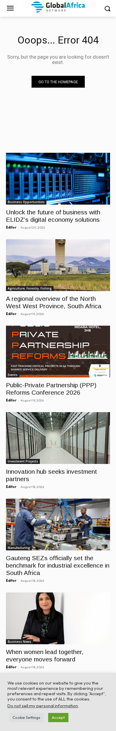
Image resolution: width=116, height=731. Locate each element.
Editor (11, 227)
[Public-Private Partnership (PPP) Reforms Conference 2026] (58, 351)
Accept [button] (58, 717)
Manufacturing (19, 548)
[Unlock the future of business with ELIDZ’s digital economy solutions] (58, 179)
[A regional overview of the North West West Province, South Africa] (58, 265)
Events (13, 375)
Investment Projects (23, 461)
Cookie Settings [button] (26, 717)
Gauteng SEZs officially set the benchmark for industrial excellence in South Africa (57, 565)
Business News (19, 642)
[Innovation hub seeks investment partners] (58, 438)
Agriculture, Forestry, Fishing (30, 288)
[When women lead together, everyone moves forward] (58, 618)
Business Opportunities (26, 202)
